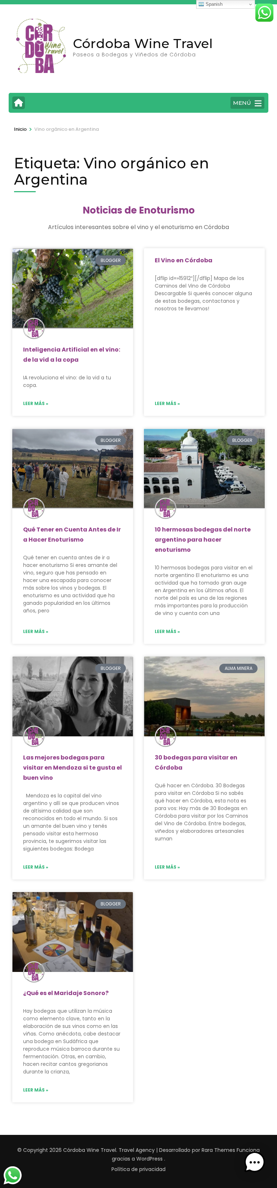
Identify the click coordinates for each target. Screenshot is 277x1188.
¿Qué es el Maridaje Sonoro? (66, 993)
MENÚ (242, 102)
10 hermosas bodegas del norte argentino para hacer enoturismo (203, 539)
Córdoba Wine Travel (143, 43)
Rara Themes (218, 1150)
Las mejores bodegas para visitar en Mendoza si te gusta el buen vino (72, 767)
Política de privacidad (138, 1169)
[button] (254, 1164)
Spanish (213, 4)
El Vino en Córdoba (183, 260)
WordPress (149, 1158)
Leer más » (35, 403)
